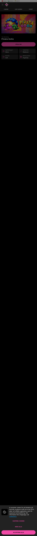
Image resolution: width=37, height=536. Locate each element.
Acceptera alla (18, 532)
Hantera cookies (18, 521)
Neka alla (18, 527)
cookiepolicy (12, 516)
